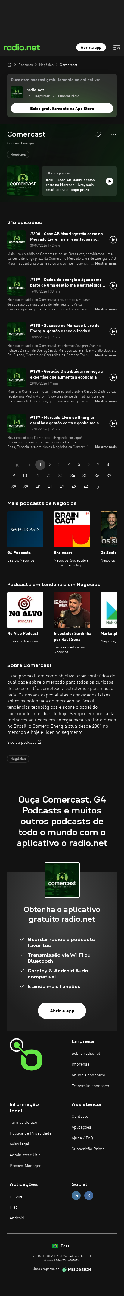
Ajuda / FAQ (82, 1138)
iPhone (16, 1196)
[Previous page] (29, 465)
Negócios (18, 155)
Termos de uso (23, 1122)
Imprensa (80, 1064)
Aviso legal (19, 1144)
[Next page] (98, 487)
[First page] (17, 465)
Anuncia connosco (88, 1075)
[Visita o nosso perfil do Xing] (88, 1196)
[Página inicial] (9, 64)
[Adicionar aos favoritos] (98, 134)
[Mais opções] (113, 134)
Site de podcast (21, 742)
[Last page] (110, 487)
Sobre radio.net (86, 1053)
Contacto (80, 1116)
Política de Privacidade (30, 1133)
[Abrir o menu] (116, 47)
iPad (14, 1207)
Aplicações (81, 1127)
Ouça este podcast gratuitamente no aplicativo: (55, 80)
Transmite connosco (90, 1086)
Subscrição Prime (88, 1149)
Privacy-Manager (25, 1166)
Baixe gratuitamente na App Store (62, 109)
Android (17, 1218)
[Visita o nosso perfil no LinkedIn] (76, 1196)
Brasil (66, 1246)
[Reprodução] (109, 181)
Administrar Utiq (25, 1155)
